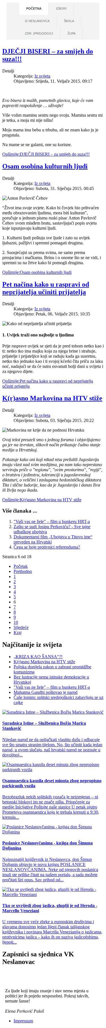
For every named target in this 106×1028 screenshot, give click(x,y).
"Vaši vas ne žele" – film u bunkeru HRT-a (52, 521)
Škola (69, 21)
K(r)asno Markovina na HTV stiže (52, 398)
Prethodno (23, 571)
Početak (21, 566)
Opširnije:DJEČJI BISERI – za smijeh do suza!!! (46, 154)
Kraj (17, 632)
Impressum (23, 1020)
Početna (34, 8)
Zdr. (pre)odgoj (39, 33)
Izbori (61, 8)
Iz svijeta (42, 76)
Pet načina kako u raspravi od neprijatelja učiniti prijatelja (45, 288)
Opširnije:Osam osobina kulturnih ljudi (37, 272)
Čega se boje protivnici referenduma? (47, 547)
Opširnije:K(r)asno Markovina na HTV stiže (41, 499)
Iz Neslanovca (37, 21)
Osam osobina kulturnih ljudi (45, 166)
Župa (71, 33)
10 (16, 622)
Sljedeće (21, 627)
